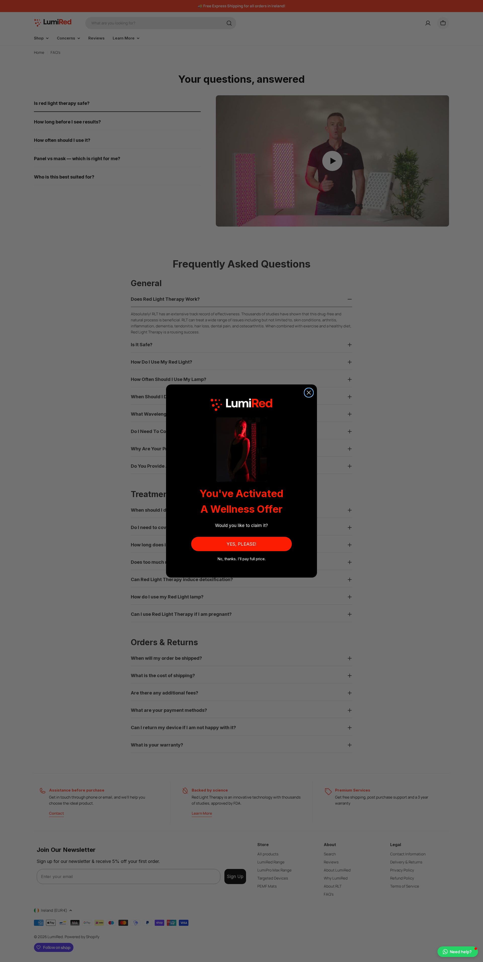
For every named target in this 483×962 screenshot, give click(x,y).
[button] (457, 951)
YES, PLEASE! (241, 544)
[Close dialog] (308, 392)
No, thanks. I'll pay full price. (241, 558)
